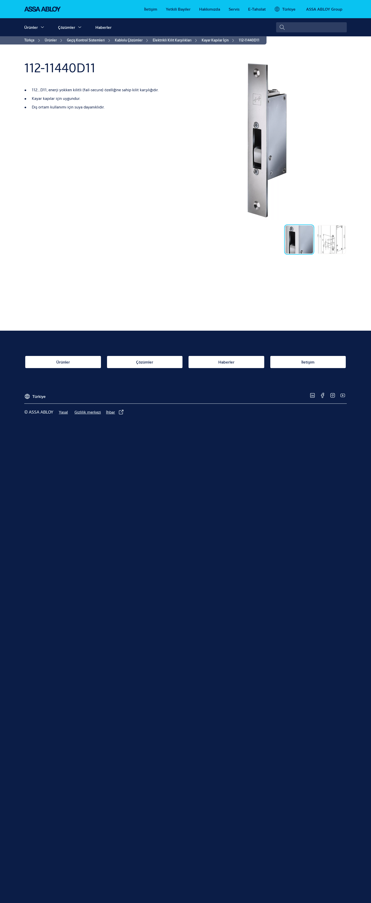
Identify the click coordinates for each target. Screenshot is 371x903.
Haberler (103, 27)
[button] (42, 27)
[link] (150, 9)
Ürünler (31, 27)
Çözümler (66, 27)
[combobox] (311, 27)
